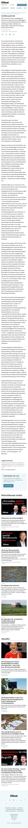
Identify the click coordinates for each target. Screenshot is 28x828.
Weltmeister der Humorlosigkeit (12, 518)
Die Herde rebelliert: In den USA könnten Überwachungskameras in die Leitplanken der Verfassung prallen (12, 700)
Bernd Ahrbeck (5, 745)
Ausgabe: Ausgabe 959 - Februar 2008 (11, 13)
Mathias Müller (5, 674)
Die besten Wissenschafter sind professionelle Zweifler (10, 551)
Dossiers (12, 8)
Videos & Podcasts (5, 516)
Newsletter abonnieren (10, 807)
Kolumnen (19, 8)
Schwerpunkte (4, 8)
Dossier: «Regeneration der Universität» (16, 12)
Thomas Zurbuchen (6, 562)
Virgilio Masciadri (7, 460)
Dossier (3, 12)
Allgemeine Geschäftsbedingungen (14, 809)
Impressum (20, 807)
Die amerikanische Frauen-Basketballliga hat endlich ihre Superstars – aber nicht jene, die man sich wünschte (10, 664)
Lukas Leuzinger (17, 562)
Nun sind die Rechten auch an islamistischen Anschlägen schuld (12, 733)
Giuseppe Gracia (5, 784)
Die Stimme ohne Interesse (10, 586)
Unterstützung (20, 811)
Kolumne (3, 659)
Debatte (3, 695)
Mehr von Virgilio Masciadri (8, 469)
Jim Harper (3, 710)
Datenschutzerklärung (10, 811)
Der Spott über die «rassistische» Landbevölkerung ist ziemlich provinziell (12, 621)
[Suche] (26, 2)
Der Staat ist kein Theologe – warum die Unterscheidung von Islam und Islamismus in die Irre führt (13, 771)
